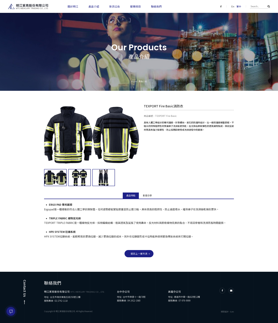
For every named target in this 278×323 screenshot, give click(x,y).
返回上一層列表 (139, 253)
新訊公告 (114, 6)
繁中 (238, 6)
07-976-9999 (184, 300)
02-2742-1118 (61, 300)
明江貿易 (28, 6)
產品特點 (130, 195)
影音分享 (147, 195)
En (232, 6)
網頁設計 (225, 311)
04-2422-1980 (133, 300)
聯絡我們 (156, 6)
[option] (55, 177)
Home (134, 81)
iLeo (232, 311)
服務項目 (135, 6)
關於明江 (73, 6)
